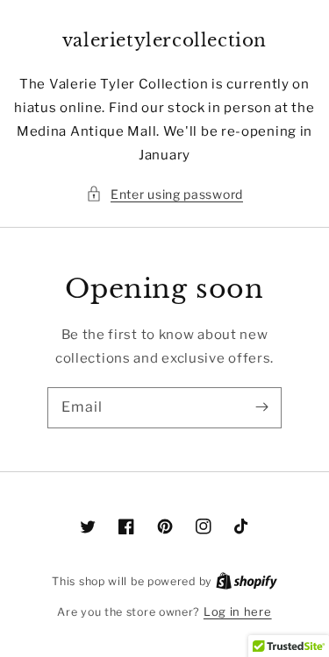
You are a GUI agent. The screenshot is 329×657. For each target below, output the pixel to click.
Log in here (238, 611)
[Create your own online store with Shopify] (246, 581)
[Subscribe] (261, 407)
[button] (164, 194)
